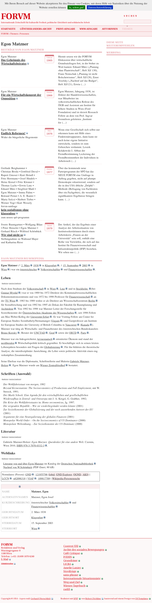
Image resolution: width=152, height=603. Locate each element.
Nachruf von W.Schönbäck (17, 467)
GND (28, 474)
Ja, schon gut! (76, 7)
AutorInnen (110, 29)
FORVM (16, 17)
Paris (83, 332)
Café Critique (71, 553)
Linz (62, 288)
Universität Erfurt (39, 316)
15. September (71, 265)
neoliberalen (7, 343)
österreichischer (28, 269)
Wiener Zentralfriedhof (52, 365)
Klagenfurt (51, 265)
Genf (52, 332)
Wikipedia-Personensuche (66, 478)
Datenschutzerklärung (100, 7)
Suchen (131, 16)
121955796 (41, 474)
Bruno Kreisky (9, 332)
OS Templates (141, 599)
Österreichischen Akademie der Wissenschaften (48, 312)
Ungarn (56, 320)
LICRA (67, 564)
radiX (66, 589)
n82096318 (19, 478)
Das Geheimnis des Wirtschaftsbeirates (13, 62)
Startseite (8, 29)
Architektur (7, 308)
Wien (4, 269)
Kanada (85, 324)
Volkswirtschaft (35, 288)
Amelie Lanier (72, 568)
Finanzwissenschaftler (80, 269)
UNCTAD (39, 332)
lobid (52, 474)
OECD (72, 332)
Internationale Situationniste (81, 578)
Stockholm (82, 288)
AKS (85, 474)
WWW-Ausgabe (89, 29)
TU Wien (10, 300)
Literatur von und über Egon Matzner (23, 463)
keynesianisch (44, 339)
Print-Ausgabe (65, 29)
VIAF (30, 478)
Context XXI (70, 546)
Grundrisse (70, 560)
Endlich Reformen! (13, 133)
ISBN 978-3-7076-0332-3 (30, 445)
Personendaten (9, 486)
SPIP (75, 599)
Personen (24, 34)
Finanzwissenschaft (79, 296)
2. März (25, 265)
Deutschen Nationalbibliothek (77, 463)
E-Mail (4, 559)
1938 (36, 265)
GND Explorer (64, 474)
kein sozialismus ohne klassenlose (15, 211)
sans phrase (70, 575)
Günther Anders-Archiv (36, 29)
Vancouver (71, 324)
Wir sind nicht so (12, 235)
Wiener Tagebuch (74, 586)
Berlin (91, 300)
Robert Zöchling (93, 599)
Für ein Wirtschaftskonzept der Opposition (21, 96)
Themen (127, 29)
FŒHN (67, 557)
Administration (7, 564)
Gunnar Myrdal (9, 292)
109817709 (44, 478)
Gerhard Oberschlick (41, 599)
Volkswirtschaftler (50, 269)
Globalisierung (52, 347)
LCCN (5, 478)
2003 (84, 265)
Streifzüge (69, 571)
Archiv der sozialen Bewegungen (83, 550)
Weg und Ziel (71, 582)
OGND (77, 474)
